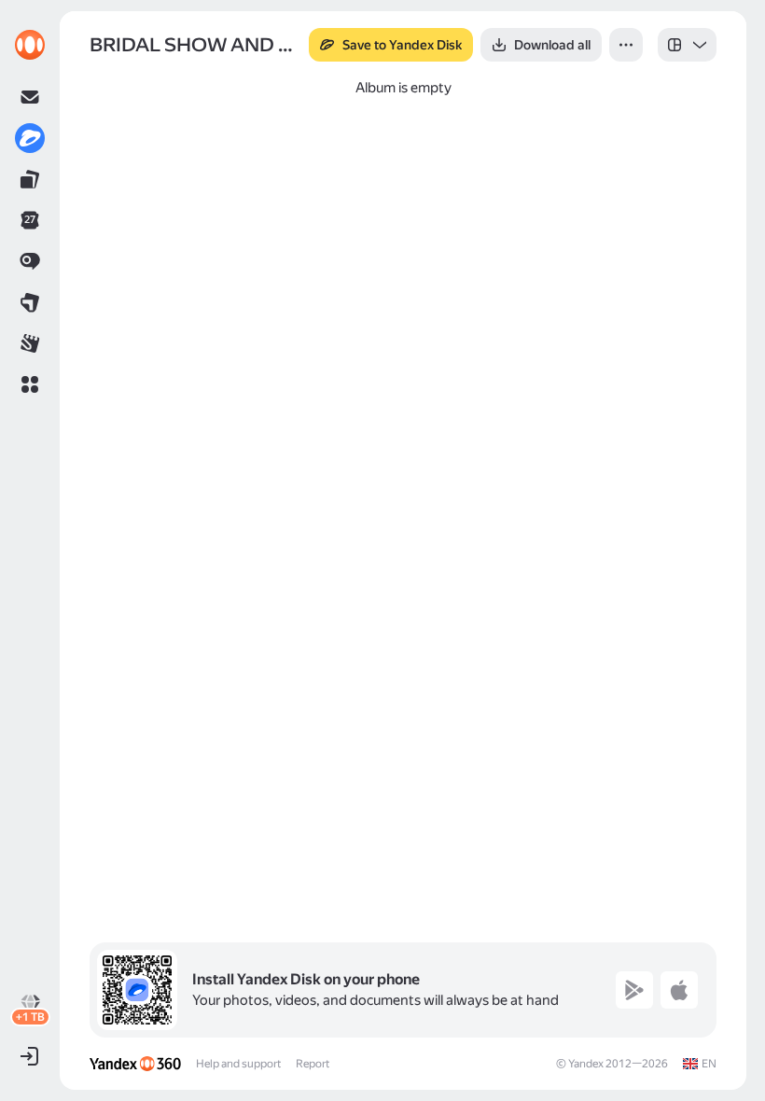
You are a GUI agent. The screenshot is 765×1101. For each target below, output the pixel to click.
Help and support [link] (238, 1063)
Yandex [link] (586, 1063)
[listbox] (687, 45)
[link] (30, 45)
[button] (30, 384)
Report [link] (312, 1063)
